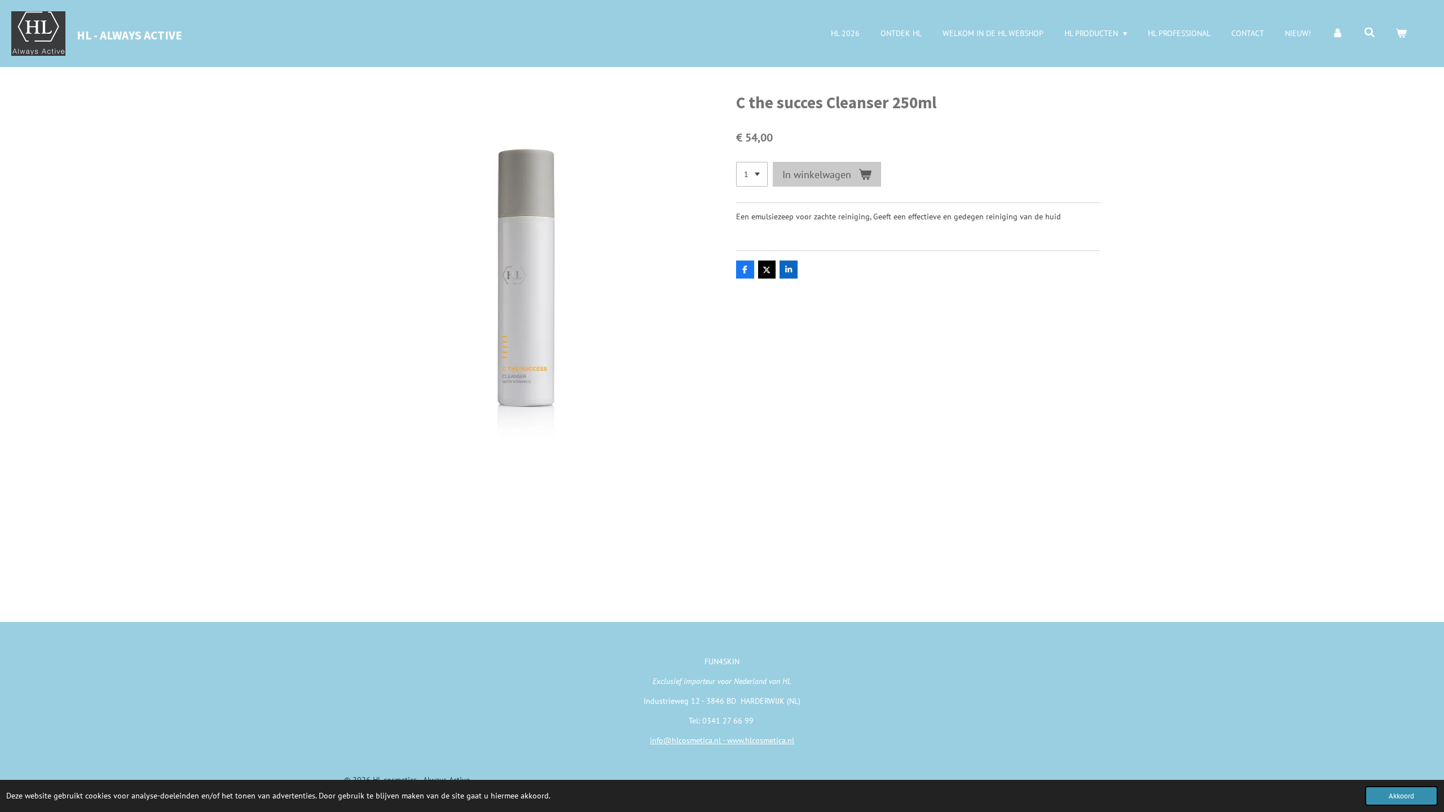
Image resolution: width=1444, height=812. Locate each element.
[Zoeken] (1369, 32)
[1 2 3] (752, 174)
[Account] (1337, 33)
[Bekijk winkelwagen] (1401, 33)
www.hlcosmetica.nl (760, 740)
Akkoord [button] (1401, 795)
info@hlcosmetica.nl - (688, 740)
